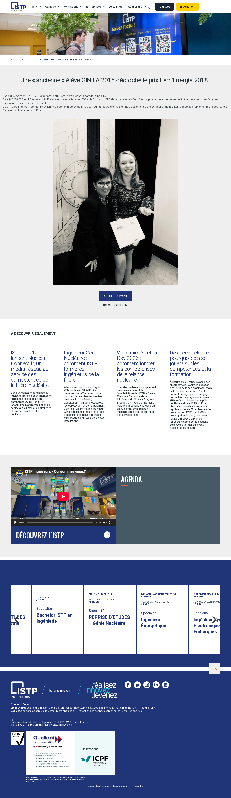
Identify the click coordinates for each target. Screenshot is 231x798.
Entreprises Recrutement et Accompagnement (87, 708)
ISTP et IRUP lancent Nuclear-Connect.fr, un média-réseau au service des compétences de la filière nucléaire (30, 369)
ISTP (34, 7)
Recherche (135, 7)
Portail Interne (123, 708)
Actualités (116, 7)
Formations (71, 7)
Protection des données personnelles (98, 711)
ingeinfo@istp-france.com (57, 725)
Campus (50, 7)
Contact (27, 704)
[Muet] (105, 522)
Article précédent (115, 305)
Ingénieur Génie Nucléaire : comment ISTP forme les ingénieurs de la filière (81, 366)
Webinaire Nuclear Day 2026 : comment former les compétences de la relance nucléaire (137, 366)
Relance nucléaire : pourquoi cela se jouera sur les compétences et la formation (190, 363)
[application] (63, 496)
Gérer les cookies (132, 711)
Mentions (66, 711)
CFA (153, 708)
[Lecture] (15, 522)
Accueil (14, 60)
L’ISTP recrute (141, 708)
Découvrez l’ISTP (40, 535)
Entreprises (93, 7)
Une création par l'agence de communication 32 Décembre (115, 786)
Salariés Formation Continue (43, 708)
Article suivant (115, 296)
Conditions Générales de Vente (37, 711)
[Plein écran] (111, 522)
